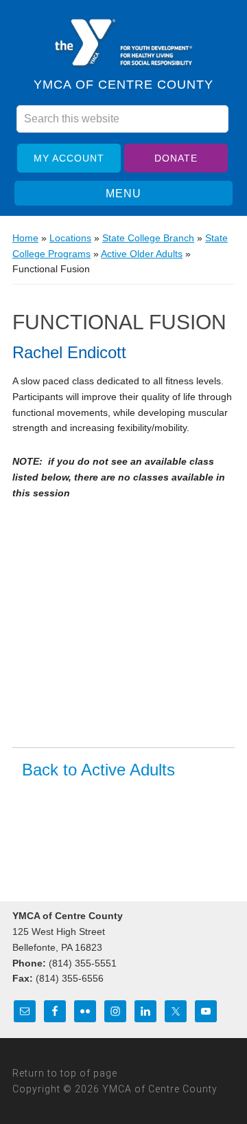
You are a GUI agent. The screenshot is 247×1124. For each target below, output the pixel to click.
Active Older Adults (142, 253)
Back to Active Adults (98, 770)
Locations (70, 237)
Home (25, 237)
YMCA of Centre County (123, 43)
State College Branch (148, 237)
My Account (69, 158)
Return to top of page (64, 1073)
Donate (176, 158)
